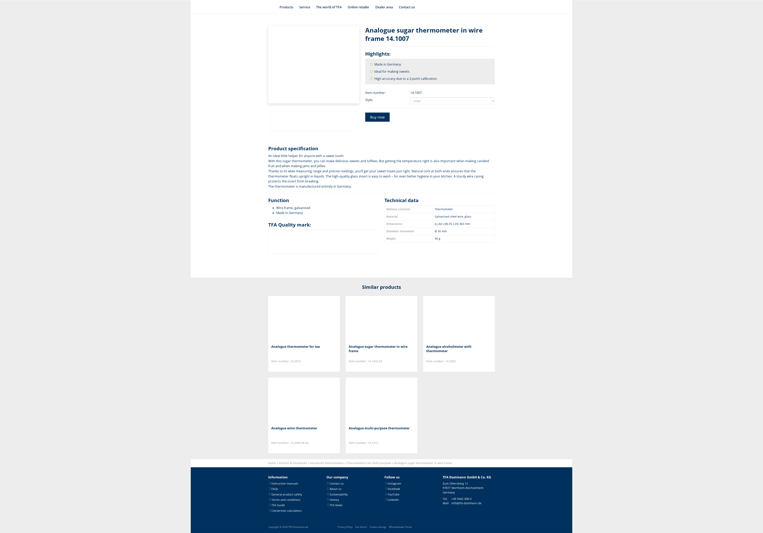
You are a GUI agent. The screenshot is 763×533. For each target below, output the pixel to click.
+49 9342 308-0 (461, 499)
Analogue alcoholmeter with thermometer (449, 348)
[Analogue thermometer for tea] (291, 318)
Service (304, 7)
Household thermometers (327, 463)
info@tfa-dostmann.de (466, 503)
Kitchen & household (293, 463)
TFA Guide (278, 505)
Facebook (394, 489)
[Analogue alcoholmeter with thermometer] (446, 318)
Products (286, 7)
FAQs (274, 489)
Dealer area (384, 7)
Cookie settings (378, 527)
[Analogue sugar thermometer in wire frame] (368, 318)
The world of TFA (329, 7)
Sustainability (339, 494)
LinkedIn (393, 500)
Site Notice (361, 527)
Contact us (407, 7)
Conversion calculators (286, 511)
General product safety (286, 494)
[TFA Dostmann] (479, 7)
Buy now (377, 117)
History (334, 500)
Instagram (394, 483)
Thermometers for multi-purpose (369, 463)
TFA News (336, 505)
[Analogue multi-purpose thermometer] (368, 400)
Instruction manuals (284, 483)
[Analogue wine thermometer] (291, 400)
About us (336, 489)
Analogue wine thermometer (294, 428)
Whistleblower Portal (400, 527)
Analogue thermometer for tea (295, 346)
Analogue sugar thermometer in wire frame (378, 348)
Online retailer (358, 7)
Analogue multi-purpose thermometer (379, 428)
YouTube (393, 494)
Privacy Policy (345, 527)
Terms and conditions (285, 500)
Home (272, 463)
